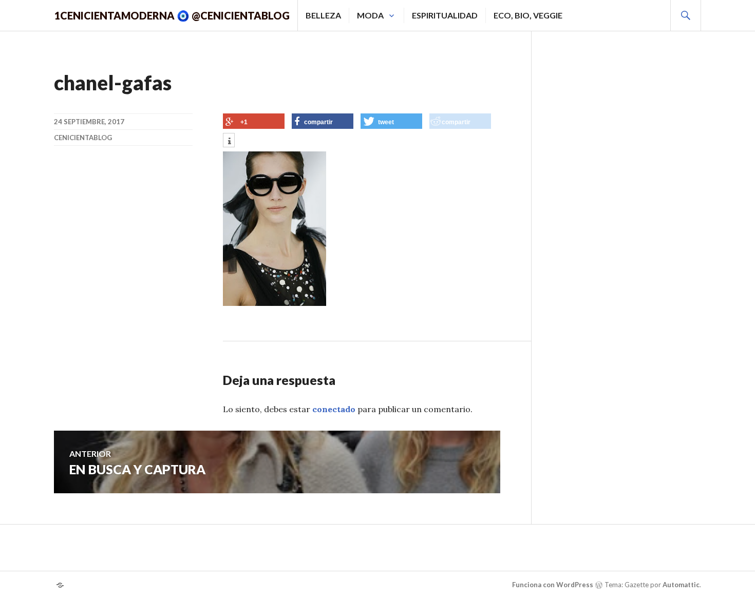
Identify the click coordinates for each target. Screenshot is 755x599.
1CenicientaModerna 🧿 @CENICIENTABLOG (172, 15)
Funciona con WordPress (552, 585)
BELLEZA (323, 15)
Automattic (681, 585)
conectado (333, 409)
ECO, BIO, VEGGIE (528, 15)
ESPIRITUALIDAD (445, 15)
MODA (370, 15)
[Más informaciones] (228, 141)
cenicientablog (83, 137)
